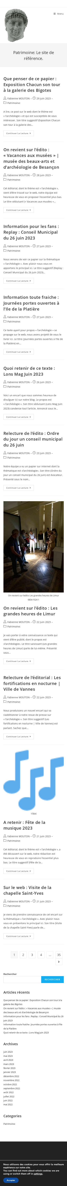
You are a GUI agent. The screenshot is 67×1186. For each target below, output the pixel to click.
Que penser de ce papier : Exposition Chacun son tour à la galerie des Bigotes (31, 84)
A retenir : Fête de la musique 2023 (24, 825)
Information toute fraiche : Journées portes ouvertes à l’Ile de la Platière (31, 303)
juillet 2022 (8, 1096)
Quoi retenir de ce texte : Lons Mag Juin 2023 (29, 371)
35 (59, 955)
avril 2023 (8, 1059)
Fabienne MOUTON (18, 98)
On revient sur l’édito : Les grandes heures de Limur (30, 611)
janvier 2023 (9, 1072)
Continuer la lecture (20, 134)
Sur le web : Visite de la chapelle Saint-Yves (27, 890)
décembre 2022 (11, 1076)
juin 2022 (8, 1100)
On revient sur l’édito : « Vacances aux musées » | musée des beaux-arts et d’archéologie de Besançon (31, 158)
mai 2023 (8, 1055)
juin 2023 (8, 1051)
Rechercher (10, 974)
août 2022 (8, 1092)
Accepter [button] (11, 1180)
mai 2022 (8, 1104)
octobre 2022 (10, 1084)
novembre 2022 (11, 1080)
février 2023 (9, 1068)
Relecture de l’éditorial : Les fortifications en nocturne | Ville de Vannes (32, 683)
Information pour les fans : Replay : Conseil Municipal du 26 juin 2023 (31, 232)
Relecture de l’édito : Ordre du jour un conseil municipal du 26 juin (33, 439)
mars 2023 (8, 1064)
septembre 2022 (11, 1088)
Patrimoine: (14, 103)
